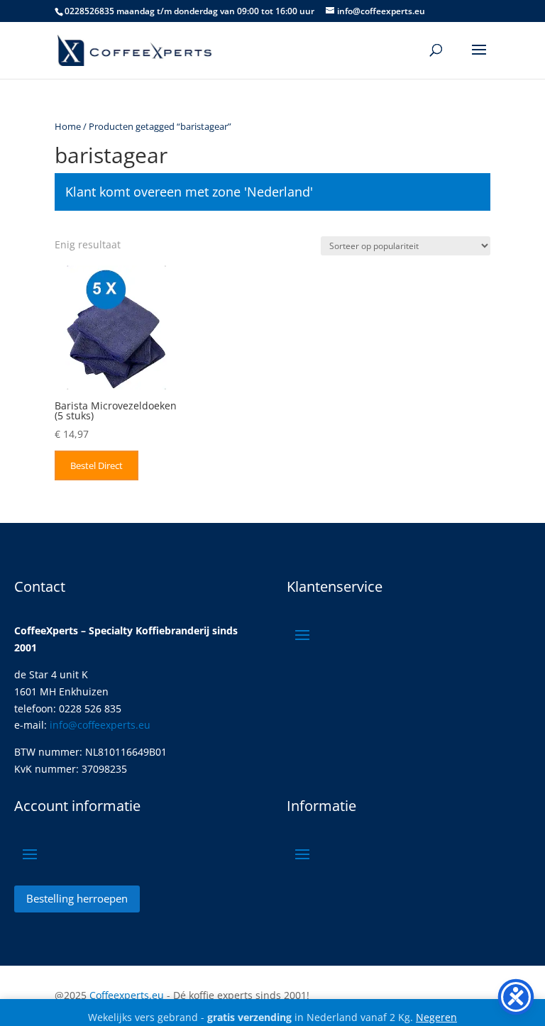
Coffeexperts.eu (126, 995)
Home (68, 126)
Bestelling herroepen (77, 898)
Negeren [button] (436, 1017)
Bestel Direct (96, 465)
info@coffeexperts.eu (100, 725)
